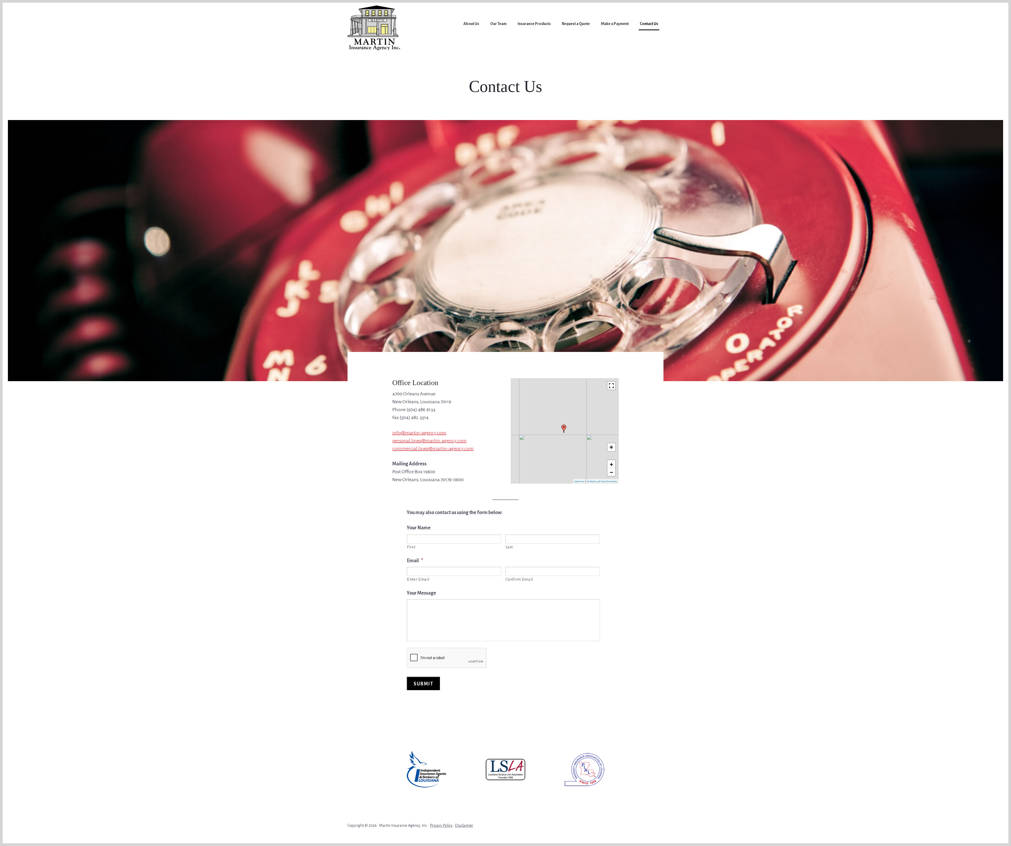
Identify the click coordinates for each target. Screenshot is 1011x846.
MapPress (579, 481)
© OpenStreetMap (607, 481)
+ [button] (611, 464)
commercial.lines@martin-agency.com (433, 448)
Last (509, 547)
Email (415, 560)
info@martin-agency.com (419, 432)
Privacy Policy (441, 825)
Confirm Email (519, 579)
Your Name (418, 527)
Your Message (421, 593)
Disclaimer (464, 825)
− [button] (611, 472)
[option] (426, 769)
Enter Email (418, 579)
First (411, 547)
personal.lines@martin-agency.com (429, 440)
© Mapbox (592, 481)
